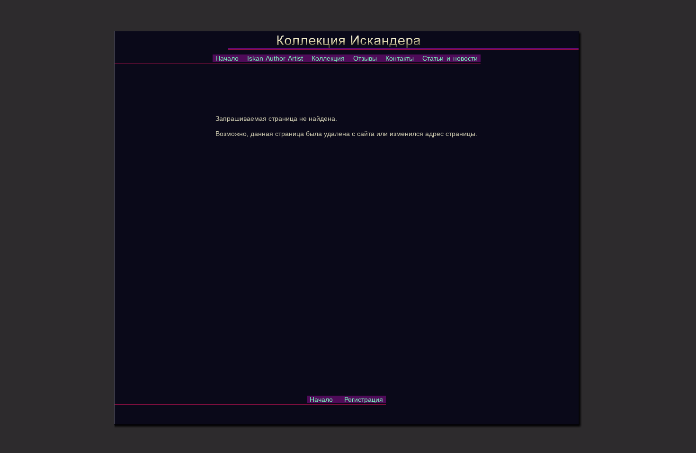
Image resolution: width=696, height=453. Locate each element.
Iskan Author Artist (275, 58)
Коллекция (328, 58)
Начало (227, 58)
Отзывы (365, 58)
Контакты (399, 58)
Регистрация (363, 399)
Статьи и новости (450, 58)
